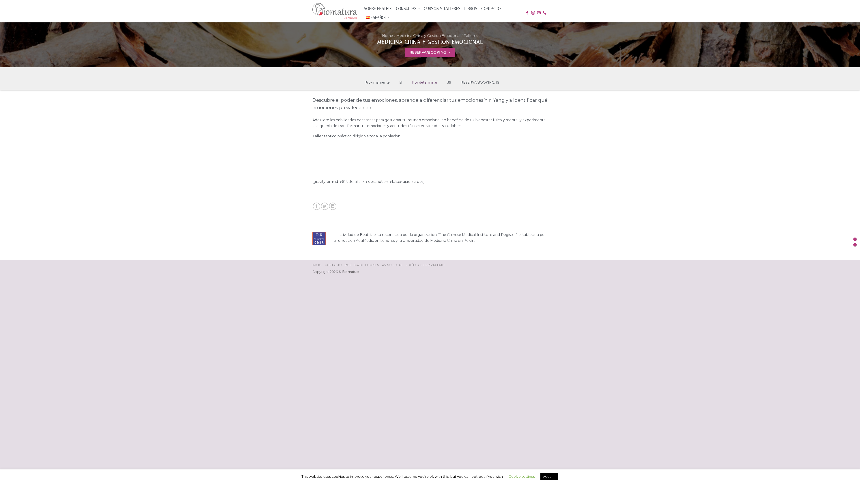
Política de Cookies (362, 265)
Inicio (317, 265)
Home (387, 36)
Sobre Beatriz (378, 8)
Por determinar (424, 82)
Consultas (406, 8)
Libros (470, 8)
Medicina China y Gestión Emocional (428, 36)
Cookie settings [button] (522, 476)
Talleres (471, 36)
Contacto (491, 8)
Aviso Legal (392, 265)
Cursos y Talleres (442, 8)
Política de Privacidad (425, 265)
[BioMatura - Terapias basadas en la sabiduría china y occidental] (334, 11)
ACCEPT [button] (549, 476)
